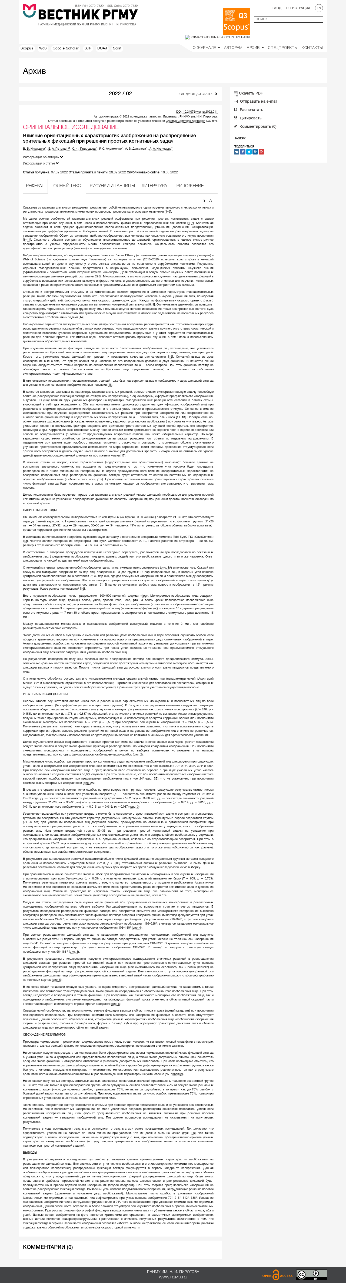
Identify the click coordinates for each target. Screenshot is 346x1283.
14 (28, 240)
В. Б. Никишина (34, 148)
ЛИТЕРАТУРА (154, 186)
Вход (276, 8)
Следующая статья (196, 94)
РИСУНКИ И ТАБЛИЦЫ (112, 186)
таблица (176, 1074)
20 (193, 1133)
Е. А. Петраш (58, 148)
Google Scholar (66, 48)
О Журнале (205, 48)
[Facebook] (242, 152)
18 (25, 541)
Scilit (117, 48)
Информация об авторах (41, 157)
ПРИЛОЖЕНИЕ (189, 186)
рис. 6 (115, 1004)
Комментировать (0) (257, 127)
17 (123, 455)
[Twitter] (249, 152)
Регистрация (298, 8)
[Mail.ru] (255, 152)
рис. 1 (165, 567)
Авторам (233, 48)
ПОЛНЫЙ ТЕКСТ (67, 186)
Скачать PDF (251, 93)
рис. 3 (134, 806)
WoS (43, 48)
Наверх (240, 138)
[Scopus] (236, 21)
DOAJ (102, 48)
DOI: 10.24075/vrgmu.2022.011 (197, 111)
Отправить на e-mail (258, 101)
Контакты (312, 48)
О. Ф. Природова (84, 148)
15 (170, 356)
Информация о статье (39, 163)
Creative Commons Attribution (185, 121)
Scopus (27, 48)
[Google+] (261, 152)
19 (82, 588)
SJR (88, 48)
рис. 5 (56, 980)
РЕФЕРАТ (35, 186)
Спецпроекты (283, 48)
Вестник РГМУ (88, 16)
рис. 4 (136, 927)
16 (110, 385)
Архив (254, 48)
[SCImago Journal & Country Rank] (217, 37)
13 (183, 417)
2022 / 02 (120, 94)
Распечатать (251, 110)
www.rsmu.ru (173, 1277)
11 (178, 417)
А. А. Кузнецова (160, 148)
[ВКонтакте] (236, 152)
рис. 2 (138, 754)
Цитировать (250, 118)
